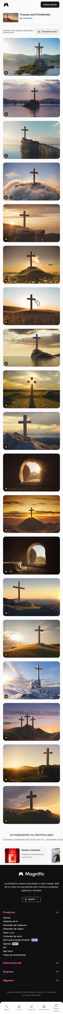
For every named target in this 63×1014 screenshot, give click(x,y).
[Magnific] (6, 4)
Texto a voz (8, 932)
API (4, 947)
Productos (9, 912)
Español (31, 899)
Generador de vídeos (13, 928)
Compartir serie (49, 31)
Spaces (6, 917)
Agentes (10, 943)
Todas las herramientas (14, 955)
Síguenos (8, 980)
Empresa (8, 971)
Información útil (12, 962)
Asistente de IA (10, 921)
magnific (28, 18)
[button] (31, 899)
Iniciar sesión (50, 4)
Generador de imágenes (14, 925)
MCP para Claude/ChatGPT (20, 940)
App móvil (8, 951)
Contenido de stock (12, 936)
